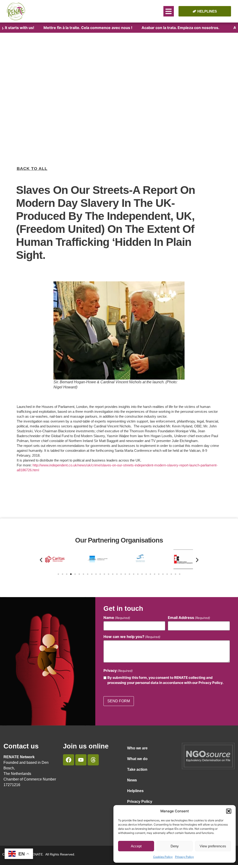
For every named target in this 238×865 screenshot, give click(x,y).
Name (116, 617)
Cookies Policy (163, 856)
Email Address (189, 617)
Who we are (137, 748)
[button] (228, 811)
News (132, 780)
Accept (136, 846)
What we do (137, 759)
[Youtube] (80, 759)
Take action (137, 769)
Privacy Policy (184, 856)
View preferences (213, 846)
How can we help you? (131, 636)
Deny (175, 846)
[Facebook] (68, 759)
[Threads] (93, 759)
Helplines (135, 791)
